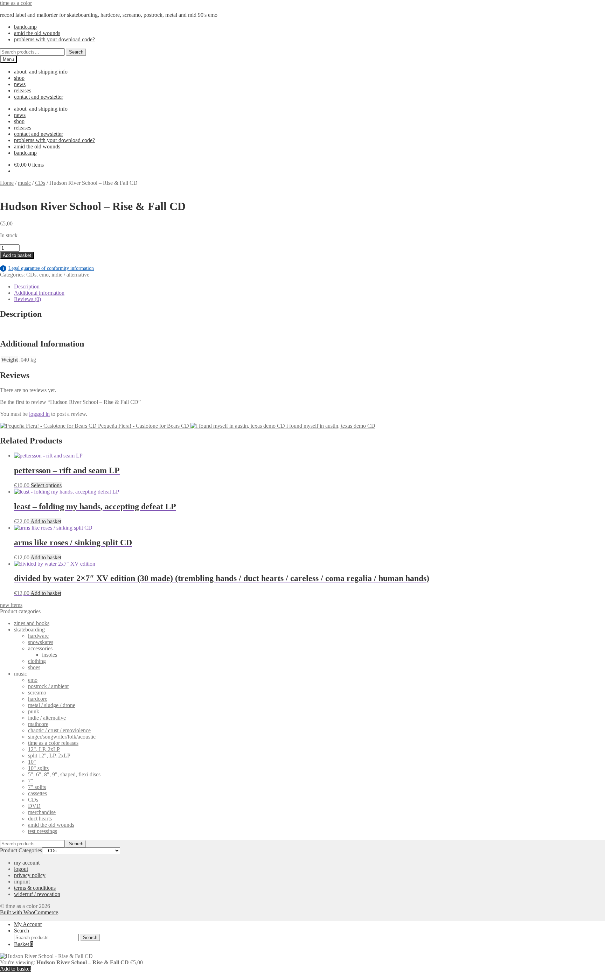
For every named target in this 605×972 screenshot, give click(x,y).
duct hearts (40, 818)
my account (27, 863)
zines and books (31, 623)
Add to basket (17, 255)
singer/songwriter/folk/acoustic (62, 737)
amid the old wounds (37, 33)
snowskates (40, 642)
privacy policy (30, 875)
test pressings (42, 831)
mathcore (38, 724)
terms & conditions (35, 888)
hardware (38, 636)
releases (22, 90)
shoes (34, 667)
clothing (37, 661)
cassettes (37, 793)
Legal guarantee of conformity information (48, 268)
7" (30, 781)
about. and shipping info (41, 72)
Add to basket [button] (45, 521)
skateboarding (29, 629)
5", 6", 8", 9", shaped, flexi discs (64, 774)
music (24, 183)
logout (21, 869)
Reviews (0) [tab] (27, 299)
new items (11, 605)
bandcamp (25, 27)
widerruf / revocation (37, 894)
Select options (46, 485)
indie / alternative (70, 275)
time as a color (16, 3)
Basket (23, 944)
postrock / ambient (48, 686)
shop (19, 78)
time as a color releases (53, 743)
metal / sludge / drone (51, 705)
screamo (37, 692)
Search (76, 52)
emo (44, 275)
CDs (40, 183)
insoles (49, 655)
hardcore (37, 699)
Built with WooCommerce (29, 912)
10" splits (38, 768)
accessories (40, 648)
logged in (39, 414)
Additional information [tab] (39, 293)
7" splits (37, 787)
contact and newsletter (38, 97)
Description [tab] (27, 286)
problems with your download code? (54, 39)
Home (7, 183)
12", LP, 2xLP (44, 749)
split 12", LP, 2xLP (49, 755)
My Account (28, 924)
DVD (34, 806)
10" (32, 762)
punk (33, 711)
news (20, 84)
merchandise (42, 812)
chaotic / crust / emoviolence (59, 730)
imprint (22, 881)
